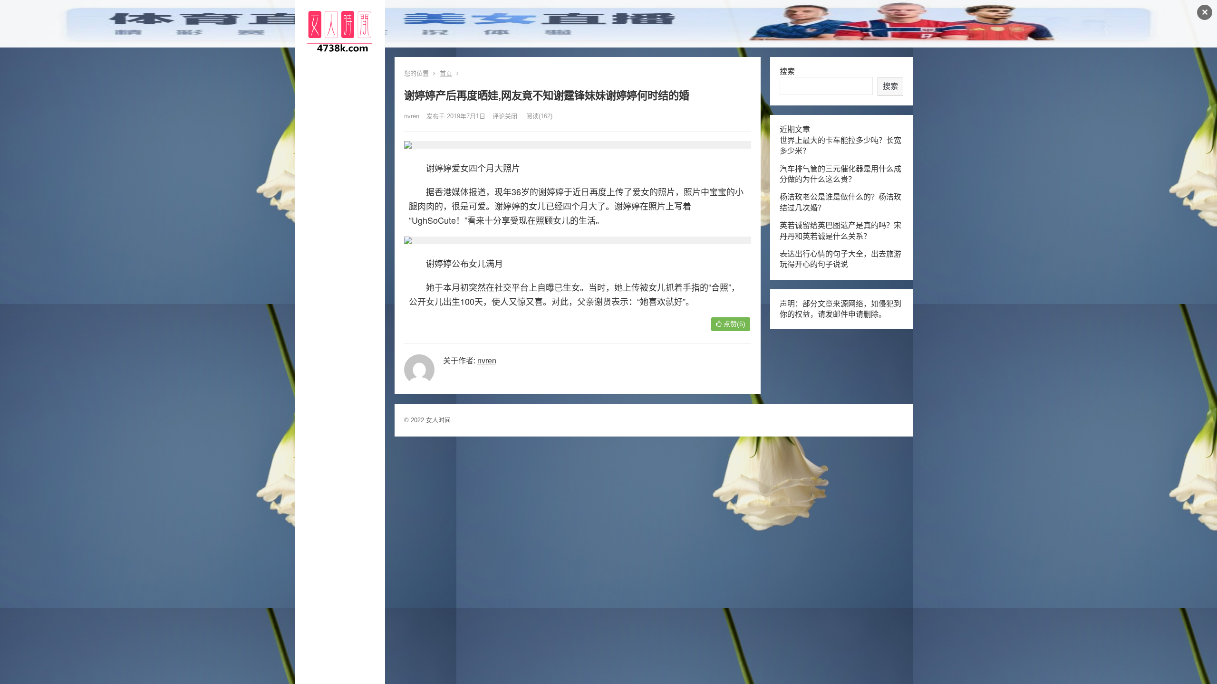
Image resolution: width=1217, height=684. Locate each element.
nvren (411, 116)
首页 (446, 73)
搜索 (787, 71)
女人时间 (438, 420)
